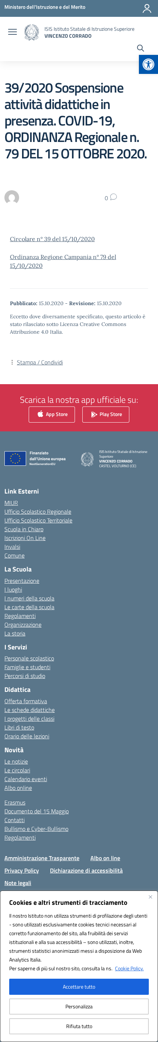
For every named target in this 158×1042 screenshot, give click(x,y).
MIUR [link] (11, 502)
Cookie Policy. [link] (129, 968)
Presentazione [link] (21, 580)
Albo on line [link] (105, 858)
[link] (148, 64)
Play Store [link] (110, 414)
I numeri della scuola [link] (29, 598)
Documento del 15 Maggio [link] (36, 811)
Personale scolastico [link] (29, 658)
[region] (79, 966)
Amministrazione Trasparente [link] (41, 858)
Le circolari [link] (17, 770)
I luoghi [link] (13, 589)
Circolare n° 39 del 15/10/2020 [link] (52, 239)
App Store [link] (56, 414)
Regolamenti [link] (20, 615)
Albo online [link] (18, 787)
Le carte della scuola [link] (29, 607)
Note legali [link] (17, 882)
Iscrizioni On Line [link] (25, 537)
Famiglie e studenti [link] (27, 667)
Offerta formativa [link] (25, 701)
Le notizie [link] (16, 761)
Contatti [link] (14, 820)
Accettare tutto (79, 986)
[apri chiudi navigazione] (12, 32)
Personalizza (79, 1006)
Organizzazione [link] (23, 624)
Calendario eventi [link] (25, 779)
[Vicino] (150, 896)
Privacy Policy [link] (21, 870)
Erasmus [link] (14, 802)
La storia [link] (14, 633)
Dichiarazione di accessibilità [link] (86, 870)
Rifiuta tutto (79, 1026)
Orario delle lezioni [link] (26, 736)
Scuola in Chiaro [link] (23, 529)
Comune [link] (14, 555)
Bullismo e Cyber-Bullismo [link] (36, 828)
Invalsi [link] (12, 546)
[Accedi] (147, 8)
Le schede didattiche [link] (29, 709)
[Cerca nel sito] (140, 49)
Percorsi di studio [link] (24, 675)
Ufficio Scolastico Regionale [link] (37, 511)
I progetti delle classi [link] (29, 718)
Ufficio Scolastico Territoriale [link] (38, 520)
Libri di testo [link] (19, 727)
